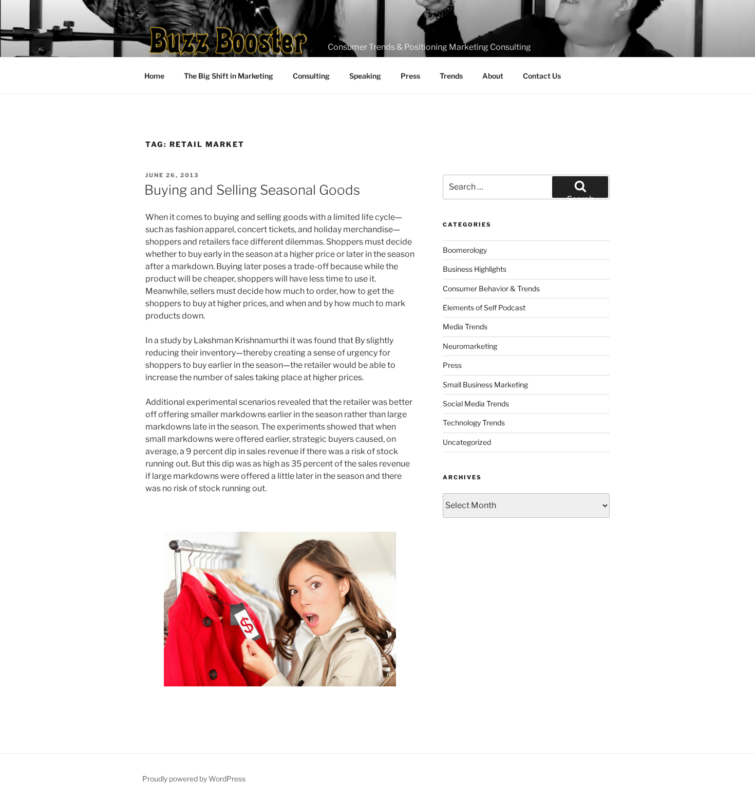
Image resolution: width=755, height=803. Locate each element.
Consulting (311, 75)
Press (410, 75)
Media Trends (465, 326)
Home (154, 75)
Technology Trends (474, 422)
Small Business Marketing (485, 384)
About (492, 75)
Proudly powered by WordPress (194, 778)
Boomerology (465, 250)
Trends (451, 75)
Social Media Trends (476, 403)
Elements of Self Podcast (484, 307)
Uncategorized (467, 442)
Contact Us (542, 75)
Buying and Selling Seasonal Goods (252, 190)
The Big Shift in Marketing (228, 75)
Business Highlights (474, 269)
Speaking (365, 75)
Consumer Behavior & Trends (491, 288)
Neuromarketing (470, 346)
